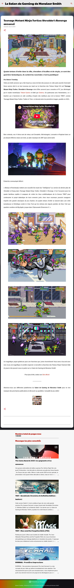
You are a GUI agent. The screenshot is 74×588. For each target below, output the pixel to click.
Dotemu (41, 92)
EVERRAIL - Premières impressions (29, 562)
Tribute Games (25, 92)
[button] (5, 30)
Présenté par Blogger (38, 582)
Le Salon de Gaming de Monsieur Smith (33, 3)
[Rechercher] (64, 3)
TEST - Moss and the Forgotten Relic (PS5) (32, 531)
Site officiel (45, 374)
